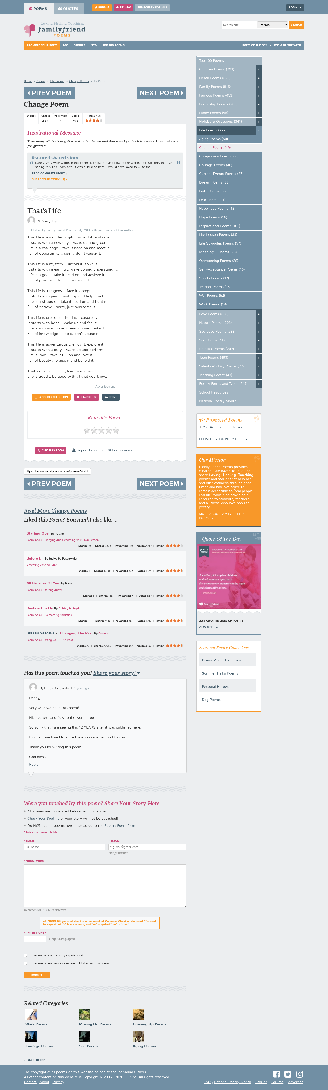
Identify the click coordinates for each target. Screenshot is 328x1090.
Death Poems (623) (214, 78)
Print (113, 397)
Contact (30, 1082)
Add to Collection (53, 397)
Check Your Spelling (43, 819)
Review (125, 7)
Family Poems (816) (215, 87)
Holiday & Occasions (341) (220, 122)
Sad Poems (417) (212, 340)
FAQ (65, 45)
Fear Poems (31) (212, 200)
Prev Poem (50, 93)
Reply (33, 765)
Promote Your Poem (42, 45)
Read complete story (48, 173)
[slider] (94, 120)
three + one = (36, 933)
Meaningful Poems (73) (218, 252)
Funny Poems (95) (213, 113)
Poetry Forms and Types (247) (223, 384)
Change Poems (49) (215, 148)
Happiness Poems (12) (217, 209)
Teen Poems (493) (213, 358)
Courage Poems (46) (215, 165)
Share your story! (115, 673)
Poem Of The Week (287, 45)
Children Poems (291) (216, 69)
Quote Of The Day (221, 538)
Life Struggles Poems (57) (220, 243)
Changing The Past (76, 633)
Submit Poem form (119, 826)
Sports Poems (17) (214, 278)
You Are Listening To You (223, 427)
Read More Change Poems (55, 511)
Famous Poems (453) (216, 95)
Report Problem (89, 450)
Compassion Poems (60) (219, 156)
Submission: (35, 861)
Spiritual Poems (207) (216, 349)
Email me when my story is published (56, 955)
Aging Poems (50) (213, 139)
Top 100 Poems (114, 45)
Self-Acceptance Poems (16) (222, 269)
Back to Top (36, 1060)
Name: (30, 841)
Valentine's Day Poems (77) (221, 366)
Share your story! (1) (48, 179)
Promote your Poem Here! (222, 439)
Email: (115, 841)
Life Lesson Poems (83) (218, 235)
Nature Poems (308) (215, 323)
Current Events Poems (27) (221, 174)
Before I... (35, 558)
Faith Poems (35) (213, 191)
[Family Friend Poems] (54, 31)
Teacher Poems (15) (215, 287)
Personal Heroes (215, 687)
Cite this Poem (52, 450)
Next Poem (160, 93)
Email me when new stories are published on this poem (69, 963)
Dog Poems (211, 700)
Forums (277, 1082)
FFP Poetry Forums (152, 7)
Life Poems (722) (212, 130)
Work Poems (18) (213, 304)
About (44, 1082)
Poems (40, 9)
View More (207, 627)
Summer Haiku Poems (220, 674)
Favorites (88, 397)
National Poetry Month (217, 401)
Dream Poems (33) (214, 182)
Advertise (295, 1082)
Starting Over (38, 533)
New (94, 45)
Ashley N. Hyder (70, 608)
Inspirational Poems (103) (219, 226)
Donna (103, 633)
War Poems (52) (212, 296)
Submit (103, 7)
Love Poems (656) (213, 314)
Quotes (70, 9)
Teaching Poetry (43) (215, 375)
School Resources (213, 392)
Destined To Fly (40, 608)
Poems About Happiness (222, 660)
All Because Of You (43, 583)
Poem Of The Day (254, 45)
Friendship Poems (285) (218, 104)
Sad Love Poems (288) (217, 332)
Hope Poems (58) (213, 217)
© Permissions (120, 450)
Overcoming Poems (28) (218, 261)
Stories (79, 45)
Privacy (58, 1082)
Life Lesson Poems (40, 633)
